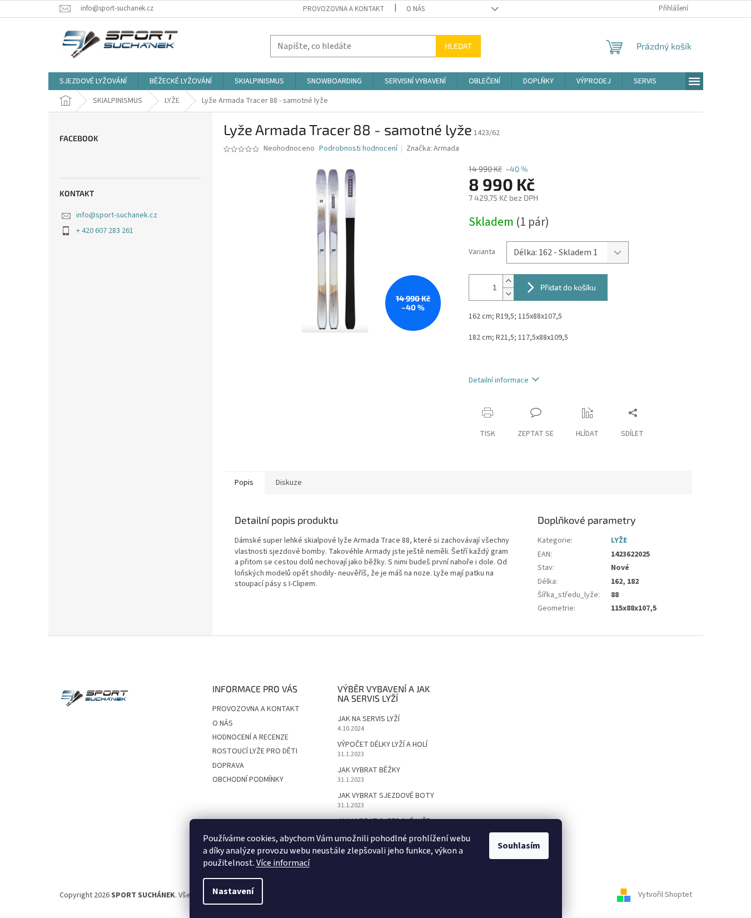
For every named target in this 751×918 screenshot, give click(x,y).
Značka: (432, 148)
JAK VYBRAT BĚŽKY (368, 770)
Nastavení (232, 891)
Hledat (458, 46)
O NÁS (415, 9)
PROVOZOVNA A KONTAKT (343, 9)
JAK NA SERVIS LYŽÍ (368, 719)
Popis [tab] (244, 482)
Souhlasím (519, 846)
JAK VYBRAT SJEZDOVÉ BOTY (385, 796)
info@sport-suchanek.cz (116, 215)
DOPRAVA (228, 765)
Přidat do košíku (568, 287)
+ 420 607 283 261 (104, 230)
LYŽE (619, 540)
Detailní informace (499, 380)
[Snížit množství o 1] (508, 293)
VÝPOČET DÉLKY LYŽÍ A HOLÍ (382, 745)
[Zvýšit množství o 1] (508, 281)
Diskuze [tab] (289, 482)
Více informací (283, 863)
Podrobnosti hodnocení (358, 148)
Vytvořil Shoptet (665, 895)
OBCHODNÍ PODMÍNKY (248, 779)
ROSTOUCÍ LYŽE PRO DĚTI (254, 751)
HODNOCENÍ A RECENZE (250, 737)
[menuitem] (93, 81)
